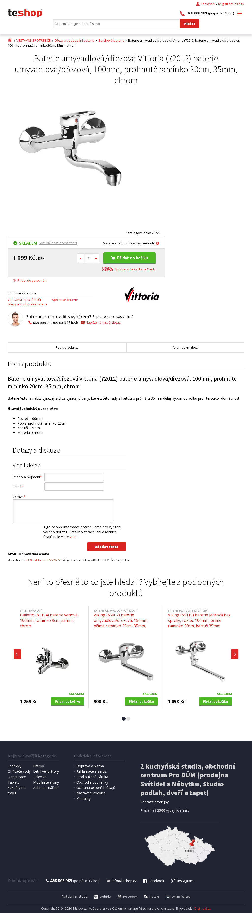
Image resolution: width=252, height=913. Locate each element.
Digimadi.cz (202, 908)
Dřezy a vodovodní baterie (74, 40)
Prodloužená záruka (92, 776)
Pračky (38, 766)
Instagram (185, 880)
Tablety (13, 782)
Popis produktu (67, 347)
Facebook (156, 880)
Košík (240, 4)
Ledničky (14, 766)
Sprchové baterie (111, 40)
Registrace (226, 4)
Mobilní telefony (46, 782)
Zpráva (19, 496)
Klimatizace (17, 776)
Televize (39, 776)
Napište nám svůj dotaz (103, 322)
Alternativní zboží (185, 347)
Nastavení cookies (91, 793)
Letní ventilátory (46, 771)
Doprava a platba (90, 766)
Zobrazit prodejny (154, 802)
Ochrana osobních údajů (95, 787)
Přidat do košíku (132, 258)
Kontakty (83, 798)
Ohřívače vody (19, 771)
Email (18, 486)
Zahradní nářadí (45, 787)
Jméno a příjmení (27, 477)
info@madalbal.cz (36, 560)
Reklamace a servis (91, 771)
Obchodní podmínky (92, 782)
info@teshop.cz (124, 880)
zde (73, 537)
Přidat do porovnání (32, 280)
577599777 (53, 560)
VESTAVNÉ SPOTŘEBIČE (33, 40)
